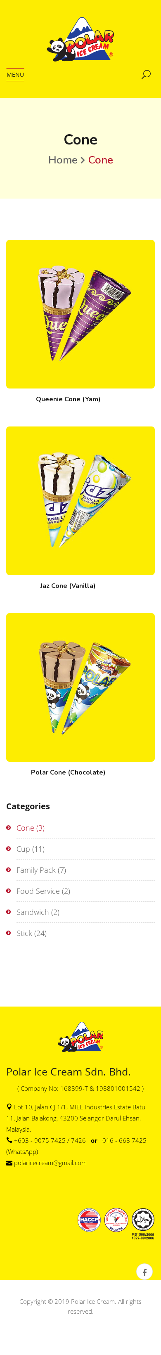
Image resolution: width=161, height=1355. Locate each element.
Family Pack (36, 870)
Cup (23, 849)
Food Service (38, 891)
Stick (24, 933)
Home (63, 160)
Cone (25, 828)
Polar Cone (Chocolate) (68, 772)
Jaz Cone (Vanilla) (68, 585)
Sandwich (33, 912)
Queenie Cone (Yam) (68, 399)
